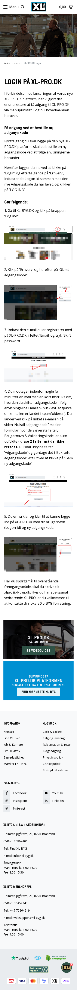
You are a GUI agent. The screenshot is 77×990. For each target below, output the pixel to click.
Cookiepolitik (52, 763)
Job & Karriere (13, 744)
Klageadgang (52, 751)
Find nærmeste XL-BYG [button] (38, 692)
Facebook (20, 793)
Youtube (58, 793)
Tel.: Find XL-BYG (15, 848)
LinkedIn (58, 801)
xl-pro (17, 63)
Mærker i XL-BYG (15, 763)
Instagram (20, 801)
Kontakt (8, 731)
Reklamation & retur (57, 744)
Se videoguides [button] (38, 651)
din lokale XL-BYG (38, 603)
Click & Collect (52, 731)
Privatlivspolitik (53, 757)
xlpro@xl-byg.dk (17, 592)
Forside (6, 63)
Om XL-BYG (11, 751)
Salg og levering (54, 738)
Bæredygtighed (14, 757)
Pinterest (19, 808)
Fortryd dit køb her (55, 770)
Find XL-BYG (12, 738)
